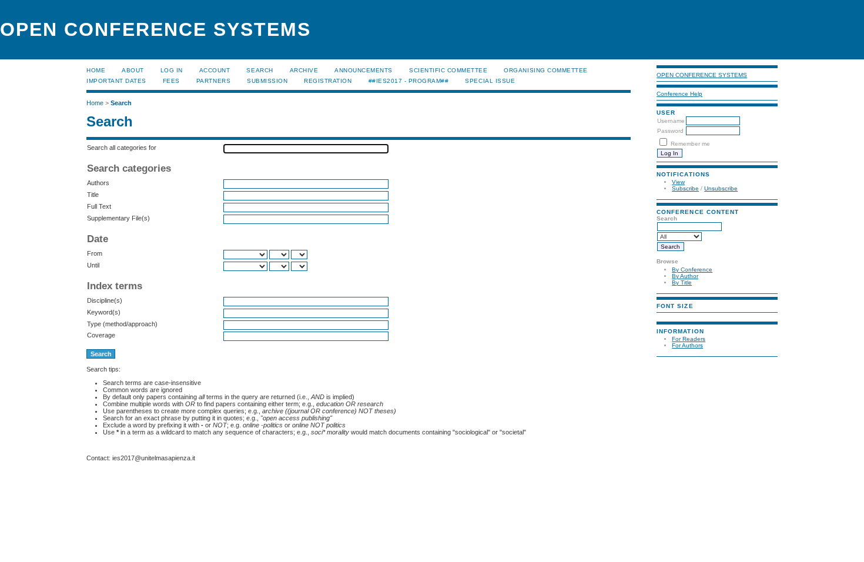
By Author (685, 276)
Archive (304, 70)
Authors (98, 182)
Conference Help (679, 94)
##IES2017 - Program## (409, 81)
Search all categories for (121, 147)
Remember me (690, 143)
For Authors (687, 345)
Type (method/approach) (122, 323)
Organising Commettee (545, 70)
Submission (267, 81)
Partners (213, 81)
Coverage (101, 335)
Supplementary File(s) (118, 218)
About (133, 70)
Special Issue (490, 81)
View (678, 182)
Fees (171, 81)
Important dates (116, 81)
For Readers (688, 339)
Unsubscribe (721, 188)
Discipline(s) (104, 300)
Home (95, 70)
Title (93, 194)
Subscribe (685, 188)
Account (214, 70)
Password (670, 131)
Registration (327, 81)
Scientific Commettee (448, 70)
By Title (682, 282)
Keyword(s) (103, 312)
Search (259, 70)
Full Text (99, 206)
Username (671, 121)
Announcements (363, 70)
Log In (171, 70)
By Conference (692, 269)
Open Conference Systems (702, 75)
